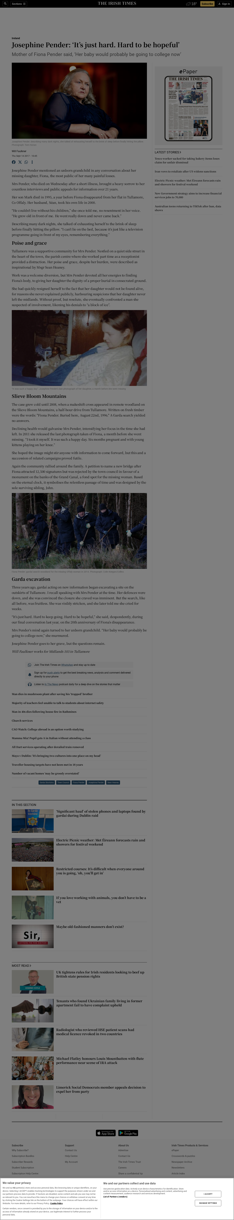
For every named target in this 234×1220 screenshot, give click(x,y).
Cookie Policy (56, 1203)
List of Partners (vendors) (115, 1197)
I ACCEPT (208, 1194)
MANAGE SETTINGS (208, 1203)
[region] (117, 1199)
